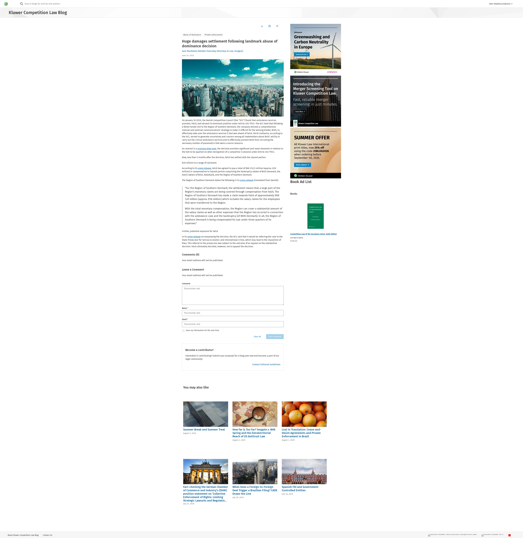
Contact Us (47, 535)
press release (204, 168)
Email (185, 319)
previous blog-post (206, 148)
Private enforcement (213, 35)
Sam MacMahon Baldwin (194, 51)
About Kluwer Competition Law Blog (23, 535)
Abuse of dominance (192, 35)
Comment (186, 283)
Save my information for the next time (202, 330)
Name (185, 308)
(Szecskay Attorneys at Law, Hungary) (225, 51)
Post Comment (275, 337)
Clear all (257, 337)
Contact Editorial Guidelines (266, 364)
